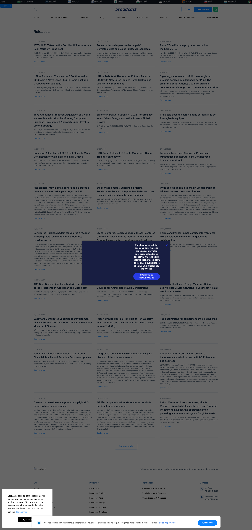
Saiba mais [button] (21, 512)
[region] (126, 522)
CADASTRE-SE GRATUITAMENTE (146, 276)
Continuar (207, 523)
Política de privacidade (168, 523)
